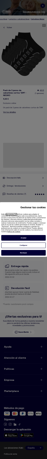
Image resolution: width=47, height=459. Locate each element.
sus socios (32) (11, 214)
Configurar (23, 245)
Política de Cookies (13, 232)
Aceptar (23, 238)
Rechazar (23, 253)
